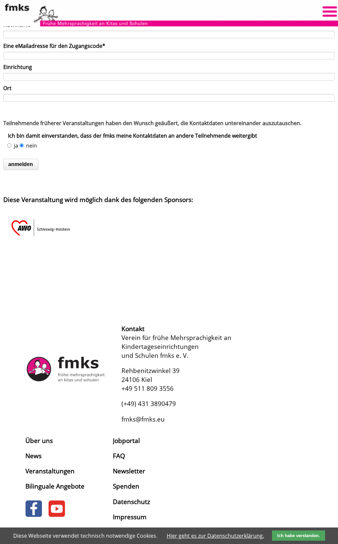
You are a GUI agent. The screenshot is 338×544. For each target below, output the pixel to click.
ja (16, 145)
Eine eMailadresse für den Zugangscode (54, 46)
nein (31, 145)
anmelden (20, 164)
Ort (7, 88)
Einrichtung (17, 67)
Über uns (39, 440)
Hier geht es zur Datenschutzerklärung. (215, 535)
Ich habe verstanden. (298, 535)
